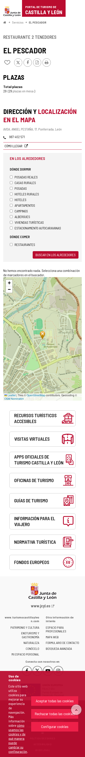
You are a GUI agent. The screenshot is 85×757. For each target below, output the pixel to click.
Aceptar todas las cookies (55, 700)
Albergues (22, 217)
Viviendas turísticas (29, 222)
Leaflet (11, 395)
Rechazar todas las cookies (55, 713)
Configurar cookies (54, 726)
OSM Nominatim (14, 398)
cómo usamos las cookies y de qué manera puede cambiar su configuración (17, 738)
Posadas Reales (26, 177)
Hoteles (20, 200)
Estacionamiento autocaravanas (38, 228)
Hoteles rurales (27, 194)
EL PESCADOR (37, 22)
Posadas (21, 188)
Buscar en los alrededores (56, 255)
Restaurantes (25, 244)
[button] (9, 283)
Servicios (18, 22)
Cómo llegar (14, 146)
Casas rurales (25, 183)
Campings (21, 211)
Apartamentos (25, 205)
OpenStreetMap (36, 395)
